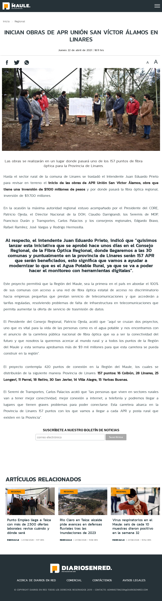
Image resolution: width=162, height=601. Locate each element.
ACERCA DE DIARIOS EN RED (36, 580)
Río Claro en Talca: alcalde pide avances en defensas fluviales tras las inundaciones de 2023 (81, 526)
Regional (20, 21)
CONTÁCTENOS (102, 580)
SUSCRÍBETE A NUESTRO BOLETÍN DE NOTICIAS (81, 430)
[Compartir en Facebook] (7, 64)
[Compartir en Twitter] (17, 64)
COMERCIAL (74, 580)
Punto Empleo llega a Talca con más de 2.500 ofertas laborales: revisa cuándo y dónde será (29, 526)
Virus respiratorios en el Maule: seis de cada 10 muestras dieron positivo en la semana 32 (132, 526)
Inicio (6, 21)
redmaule (13, 539)
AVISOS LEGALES (133, 580)
